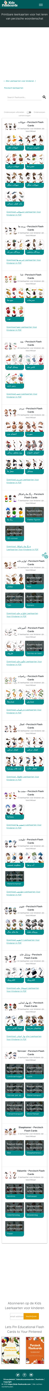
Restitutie (40, 1379)
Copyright (8, 1382)
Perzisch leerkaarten (13, 88)
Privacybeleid (9, 1379)
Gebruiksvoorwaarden (25, 1379)
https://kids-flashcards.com (19, 1384)
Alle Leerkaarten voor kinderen (20, 81)
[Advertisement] (24, 51)
